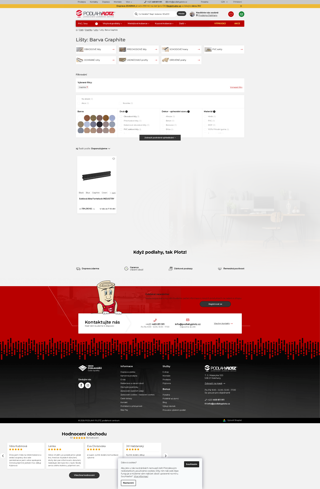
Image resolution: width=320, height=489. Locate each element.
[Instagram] (88, 385)
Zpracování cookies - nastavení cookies (137, 395)
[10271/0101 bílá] (87, 124)
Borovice (171, 125)
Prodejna (82, 2)
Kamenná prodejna (128, 376)
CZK (223, 2)
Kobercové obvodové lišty (136, 125)
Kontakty (94, 2)
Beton (170, 121)
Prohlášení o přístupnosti (131, 406)
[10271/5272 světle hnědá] (106, 130)
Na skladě (87, 99)
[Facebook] (81, 385)
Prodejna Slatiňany (207, 15)
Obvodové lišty (131, 116)
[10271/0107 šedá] (93, 124)
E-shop (166, 372)
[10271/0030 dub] (93, 118)
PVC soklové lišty (132, 129)
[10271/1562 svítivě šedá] (81, 130)
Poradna (204, 2)
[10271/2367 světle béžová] (93, 130)
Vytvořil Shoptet (234, 420)
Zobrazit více (84, 475)
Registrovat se (215, 304)
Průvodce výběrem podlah (174, 410)
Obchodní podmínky (129, 387)
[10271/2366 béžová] (87, 130)
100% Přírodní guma (218, 129)
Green (104, 193)
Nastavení (128, 483)
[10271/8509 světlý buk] (112, 130)
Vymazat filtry (236, 87)
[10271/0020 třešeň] (87, 118)
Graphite (82, 87)
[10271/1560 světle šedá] (112, 124)
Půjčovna (167, 383)
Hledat (181, 13)
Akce (85, 103)
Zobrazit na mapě (213, 383)
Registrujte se (173, 6)
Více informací (141, 476)
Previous (3, 456)
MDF (211, 125)
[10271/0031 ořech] (99, 118)
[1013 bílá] (81, 118)
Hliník (211, 116)
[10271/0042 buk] (106, 118)
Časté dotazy (126, 398)
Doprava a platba (127, 372)
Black (81, 193)
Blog (165, 402)
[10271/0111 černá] (99, 124)
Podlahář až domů (171, 398)
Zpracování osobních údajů (132, 391)
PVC (211, 121)
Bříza (169, 129)
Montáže (118, 2)
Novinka (127, 103)
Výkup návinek (169, 406)
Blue (88, 193)
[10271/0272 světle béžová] (106, 124)
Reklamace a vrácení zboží (132, 383)
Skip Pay (124, 410)
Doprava (106, 2)
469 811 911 (154, 2)
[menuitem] (88, 23)
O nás (122, 379)
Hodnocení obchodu (84, 434)
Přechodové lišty (132, 121)
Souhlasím (191, 464)
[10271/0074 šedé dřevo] (112, 118)
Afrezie (170, 116)
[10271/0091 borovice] (81, 124)
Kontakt (123, 402)
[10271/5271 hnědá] (99, 130)
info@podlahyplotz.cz (177, 2)
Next (165, 456)
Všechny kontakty (222, 323)
